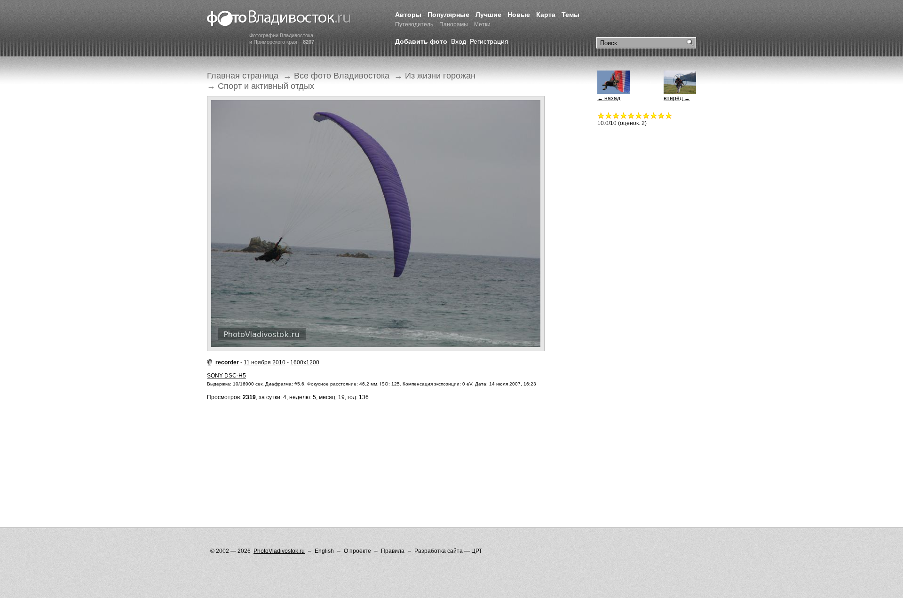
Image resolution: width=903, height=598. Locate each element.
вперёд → (677, 98)
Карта (545, 14)
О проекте (357, 551)
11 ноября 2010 (264, 362)
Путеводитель (414, 24)
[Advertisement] (378, 445)
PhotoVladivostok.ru (279, 551)
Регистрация (489, 41)
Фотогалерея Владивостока (279, 18)
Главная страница (242, 75)
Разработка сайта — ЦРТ (448, 551)
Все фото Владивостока (341, 75)
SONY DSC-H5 (226, 375)
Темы (570, 14)
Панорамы (453, 24)
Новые (518, 14)
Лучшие (488, 14)
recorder (227, 362)
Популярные (448, 14)
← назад (608, 98)
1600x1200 (304, 362)
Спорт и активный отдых (266, 86)
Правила (392, 551)
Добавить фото (421, 41)
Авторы (408, 14)
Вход (458, 41)
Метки (482, 24)
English (324, 551)
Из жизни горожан (440, 75)
